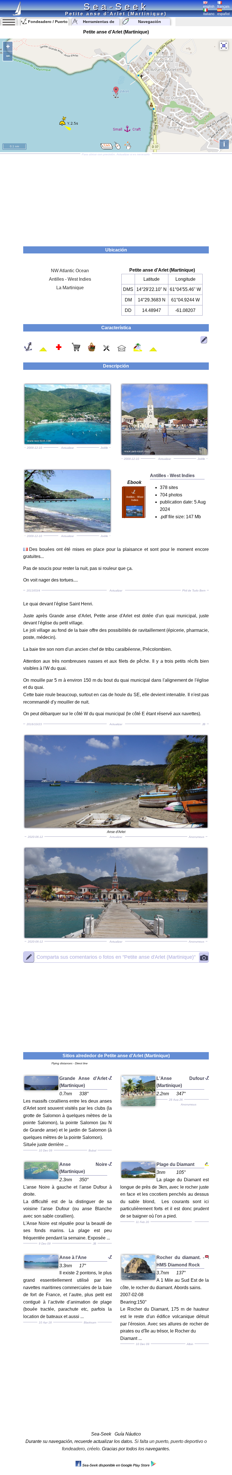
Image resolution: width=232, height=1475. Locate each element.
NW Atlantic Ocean (70, 270)
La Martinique (70, 287)
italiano (208, 14)
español (223, 14)
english (208, 7)
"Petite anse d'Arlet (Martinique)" (116, 957)
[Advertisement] (116, 198)
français (223, 7)
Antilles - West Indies (70, 279)
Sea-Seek (116, 6)
